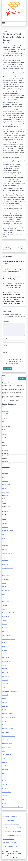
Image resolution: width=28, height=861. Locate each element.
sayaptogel (10, 161)
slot (3, 534)
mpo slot (5, 650)
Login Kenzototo (6, 506)
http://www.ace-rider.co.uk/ (11, 824)
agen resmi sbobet (7, 553)
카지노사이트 (6, 473)
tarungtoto (5, 676)
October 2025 (5, 429)
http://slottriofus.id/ (9, 820)
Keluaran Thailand (7, 728)
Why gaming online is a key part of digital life (13, 389)
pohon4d (4, 586)
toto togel (5, 549)
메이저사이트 (6, 661)
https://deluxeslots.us (8, 736)
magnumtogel (6, 557)
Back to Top (13, 857)
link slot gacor (6, 710)
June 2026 (5, 413)
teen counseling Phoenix (9, 717)
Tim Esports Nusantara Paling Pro (10, 400)
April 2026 (5, 418)
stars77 (4, 571)
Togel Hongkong (7, 754)
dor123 (4, 477)
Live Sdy (4, 781)
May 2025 (4, 442)
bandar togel (6, 484)
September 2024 (6, 463)
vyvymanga (5, 579)
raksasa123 (5, 646)
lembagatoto (6, 732)
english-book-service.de (9, 842)
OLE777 (4, 498)
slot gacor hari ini (7, 568)
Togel (3, 758)
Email (5, 345)
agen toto (5, 545)
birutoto (4, 624)
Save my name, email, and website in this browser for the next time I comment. (14, 361)
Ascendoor (10, 853)
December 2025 (6, 426)
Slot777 (4, 784)
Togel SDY (5, 687)
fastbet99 (5, 788)
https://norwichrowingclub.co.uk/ (12, 816)
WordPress (5, 855)
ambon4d (5, 680)
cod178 (4, 509)
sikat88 (4, 503)
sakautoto (5, 620)
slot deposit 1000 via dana (10, 691)
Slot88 (4, 642)
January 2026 (5, 424)
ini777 (4, 594)
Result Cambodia (7, 743)
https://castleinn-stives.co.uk (10, 613)
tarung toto (5, 601)
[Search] (24, 23)
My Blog (5, 31)
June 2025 (5, 439)
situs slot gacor (6, 635)
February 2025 (6, 450)
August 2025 (5, 434)
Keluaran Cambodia (7, 713)
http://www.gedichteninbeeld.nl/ (12, 835)
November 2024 (6, 458)
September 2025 (6, 432)
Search (4, 375)
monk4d (4, 514)
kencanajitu (5, 560)
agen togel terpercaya (8, 639)
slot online (5, 523)
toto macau (5, 492)
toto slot (4, 488)
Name (5, 338)
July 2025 (4, 437)
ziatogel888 (5, 495)
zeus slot (5, 481)
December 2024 (6, 455)
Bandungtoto (6, 575)
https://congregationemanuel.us (12, 831)
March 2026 (5, 421)
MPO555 (4, 669)
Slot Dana (5, 627)
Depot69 (4, 517)
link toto (4, 777)
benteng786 (5, 511)
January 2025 (5, 453)
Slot (3, 538)
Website (5, 352)
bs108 (4, 773)
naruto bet (5, 564)
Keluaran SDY (6, 609)
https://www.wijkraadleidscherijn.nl (12, 807)
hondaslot (5, 665)
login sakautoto (6, 725)
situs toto (5, 542)
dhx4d (4, 583)
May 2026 (4, 416)
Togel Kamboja (6, 792)
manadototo (5, 590)
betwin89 (5, 706)
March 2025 (5, 448)
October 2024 (5, 461)
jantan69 (4, 501)
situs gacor (5, 657)
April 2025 (4, 445)
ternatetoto (5, 616)
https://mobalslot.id (8, 839)
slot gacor (5, 527)
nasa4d (4, 766)
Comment (6, 321)
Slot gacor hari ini (7, 530)
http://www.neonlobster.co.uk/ (12, 827)
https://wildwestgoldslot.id (11, 846)
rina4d (4, 698)
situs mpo (5, 598)
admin (5, 43)
